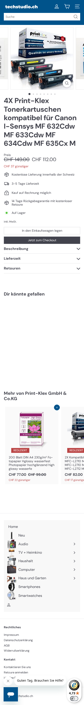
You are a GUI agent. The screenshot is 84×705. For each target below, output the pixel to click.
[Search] (75, 16)
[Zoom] (67, 83)
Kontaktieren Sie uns (17, 667)
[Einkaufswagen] (67, 6)
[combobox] (42, 16)
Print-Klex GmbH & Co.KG (35, 395)
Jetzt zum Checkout (42, 240)
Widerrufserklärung (16, 650)
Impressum (11, 635)
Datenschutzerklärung (18, 640)
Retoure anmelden (16, 672)
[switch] (74, 698)
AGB (7, 645)
